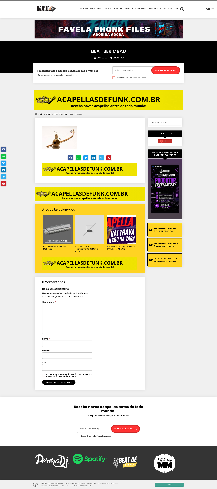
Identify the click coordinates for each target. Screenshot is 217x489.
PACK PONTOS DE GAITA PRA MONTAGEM (55, 247)
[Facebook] (70, 157)
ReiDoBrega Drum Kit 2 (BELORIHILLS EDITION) (166, 245)
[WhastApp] (78, 157)
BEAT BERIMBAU (61, 114)
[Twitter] (85, 157)
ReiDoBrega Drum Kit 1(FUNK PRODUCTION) (165, 230)
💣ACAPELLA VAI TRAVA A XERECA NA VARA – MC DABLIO (121, 247)
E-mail (46, 350)
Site (44, 362)
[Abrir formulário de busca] (182, 9)
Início (40, 114)
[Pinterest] (108, 157)
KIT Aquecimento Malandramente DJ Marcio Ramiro (86, 249)
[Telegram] (101, 157)
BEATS (48, 114)
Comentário (49, 302)
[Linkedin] (93, 157)
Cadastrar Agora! (164, 70)
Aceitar (169, 484)
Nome (46, 338)
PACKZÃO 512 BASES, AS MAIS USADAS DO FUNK (165, 260)
